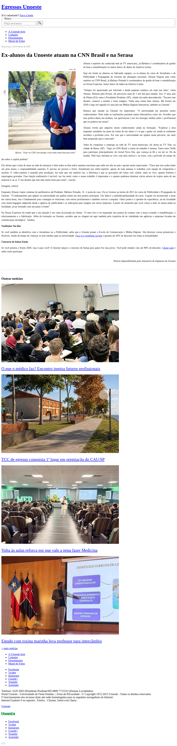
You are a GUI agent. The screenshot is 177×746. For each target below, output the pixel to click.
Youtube (12, 681)
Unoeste (5, 706)
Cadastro (13, 34)
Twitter (12, 672)
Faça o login (26, 15)
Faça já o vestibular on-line (89, 235)
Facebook (13, 669)
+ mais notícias (9, 648)
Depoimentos (15, 37)
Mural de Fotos (16, 41)
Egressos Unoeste (21, 7)
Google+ (13, 678)
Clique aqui (168, 248)
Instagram (13, 675)
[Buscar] (40, 23)
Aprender (13, 685)
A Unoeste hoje (16, 31)
